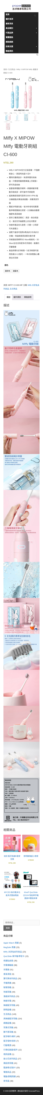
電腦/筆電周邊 (9, 1076)
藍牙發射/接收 (9, 1041)
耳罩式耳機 (8, 1027)
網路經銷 (9, 42)
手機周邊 (7, 983)
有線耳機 (7, 992)
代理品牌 (9, 33)
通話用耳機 (8, 1063)
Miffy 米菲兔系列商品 (12, 952)
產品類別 (9, 28)
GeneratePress (34, 1091)
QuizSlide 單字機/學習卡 (14, 956)
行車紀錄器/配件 (10, 1050)
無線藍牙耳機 (9, 1005)
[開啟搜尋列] (35, 15)
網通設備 (7, 1023)
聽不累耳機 (8, 1032)
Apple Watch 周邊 (11, 943)
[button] (36, 80)
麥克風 (6, 1081)
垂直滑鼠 (7, 974)
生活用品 (11, 69)
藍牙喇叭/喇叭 (9, 1036)
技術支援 (9, 46)
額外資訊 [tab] (17, 297)
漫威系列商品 (9, 996)
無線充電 (7, 1001)
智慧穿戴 (7, 987)
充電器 (6, 970)
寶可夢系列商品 (10, 978)
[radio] (7, 271)
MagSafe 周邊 (9, 947)
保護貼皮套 (8, 961)
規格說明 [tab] (27, 297)
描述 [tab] (8, 297)
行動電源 (7, 1045)
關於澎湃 (9, 19)
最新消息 (9, 24)
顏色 (6, 265)
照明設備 (7, 1010)
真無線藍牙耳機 (10, 1019)
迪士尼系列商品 (10, 1059)
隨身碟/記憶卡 (9, 1068)
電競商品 (7, 1072)
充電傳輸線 (8, 965)
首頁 (7, 14)
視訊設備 (7, 1054)
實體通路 (9, 37)
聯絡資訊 (9, 51)
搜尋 (8, 928)
